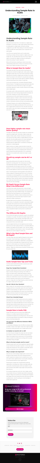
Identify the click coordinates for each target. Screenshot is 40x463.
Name (9, 426)
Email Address (10, 430)
